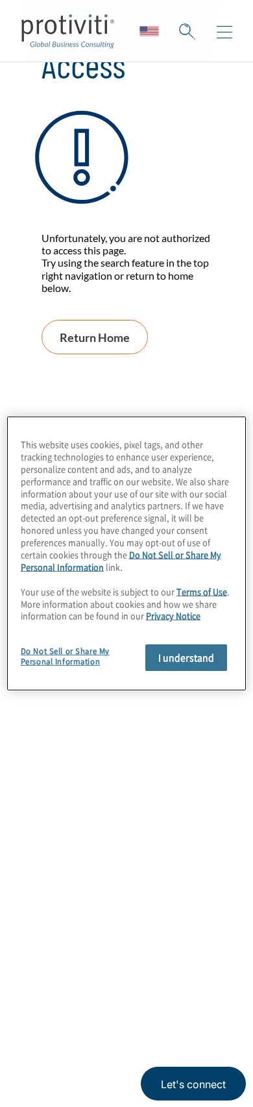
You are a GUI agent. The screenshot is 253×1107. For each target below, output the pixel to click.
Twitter (97, 956)
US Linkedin (65, 956)
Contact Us (51, 707)
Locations (48, 781)
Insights (43, 744)
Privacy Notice (49, 1018)
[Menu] (224, 32)
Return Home (95, 337)
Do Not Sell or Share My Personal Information (65, 656)
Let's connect (193, 1084)
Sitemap (43, 855)
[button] (187, 31)
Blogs (195, 956)
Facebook (130, 956)
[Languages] (149, 31)
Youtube (162, 956)
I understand (186, 657)
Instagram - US (32, 956)
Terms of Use (114, 1018)
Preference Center (71, 818)
